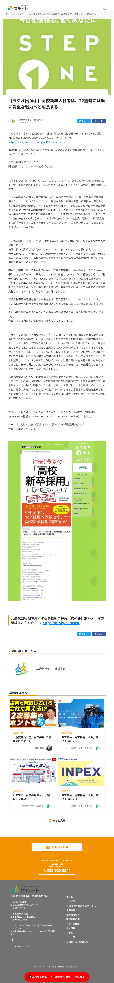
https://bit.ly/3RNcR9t (61, 622)
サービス (70, 901)
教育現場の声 (73, 914)
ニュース (70, 937)
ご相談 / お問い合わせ (77, 941)
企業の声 (70, 910)
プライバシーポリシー (20, 946)
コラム (20, 13)
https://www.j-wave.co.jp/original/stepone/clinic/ (36, 142)
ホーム (11, 13)
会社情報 (70, 928)
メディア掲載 (73, 923)
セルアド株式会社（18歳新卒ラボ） (30, 896)
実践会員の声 (73, 919)
